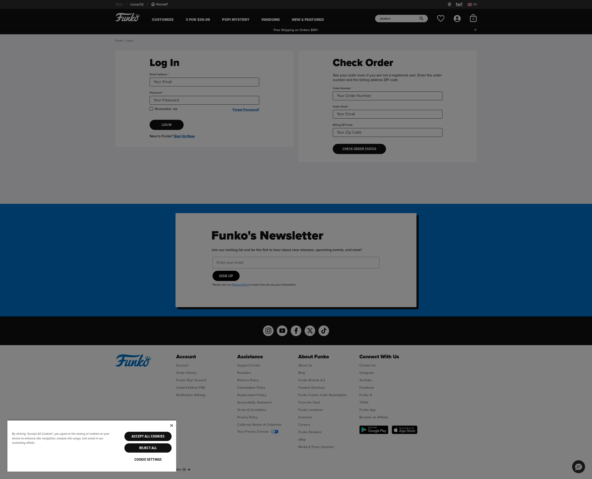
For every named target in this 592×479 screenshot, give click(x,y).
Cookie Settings (148, 459)
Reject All (148, 448)
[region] (91, 446)
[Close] (171, 425)
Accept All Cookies (148, 436)
